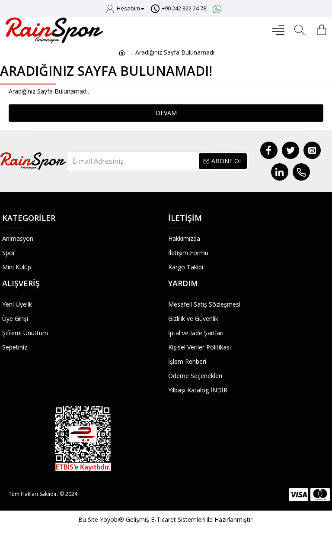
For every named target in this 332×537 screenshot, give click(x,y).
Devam (166, 113)
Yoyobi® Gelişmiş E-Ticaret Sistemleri (152, 519)
